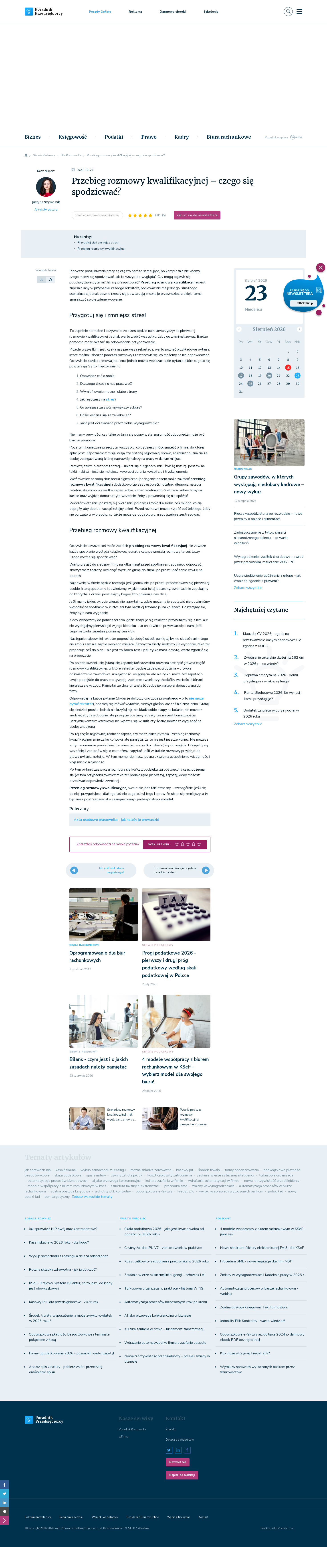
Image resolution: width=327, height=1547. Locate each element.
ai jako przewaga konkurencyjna (116, 1180)
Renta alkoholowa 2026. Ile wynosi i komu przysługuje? (272, 695)
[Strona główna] (26, 155)
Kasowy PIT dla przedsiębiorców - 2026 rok (63, 1302)
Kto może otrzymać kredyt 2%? (245, 1353)
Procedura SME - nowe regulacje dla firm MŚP (256, 1261)
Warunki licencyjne (178, 1517)
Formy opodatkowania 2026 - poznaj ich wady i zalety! (71, 1353)
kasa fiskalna (66, 1170)
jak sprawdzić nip (38, 1170)
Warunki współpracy (105, 1517)
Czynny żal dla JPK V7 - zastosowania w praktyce (163, 1247)
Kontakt (171, 1429)
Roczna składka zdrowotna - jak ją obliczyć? (63, 1269)
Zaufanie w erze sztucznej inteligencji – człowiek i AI (164, 1274)
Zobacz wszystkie (248, 587)
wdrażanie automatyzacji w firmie (213, 1180)
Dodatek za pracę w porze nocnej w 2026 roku (271, 713)
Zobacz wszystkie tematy (92, 1196)
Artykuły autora (45, 209)
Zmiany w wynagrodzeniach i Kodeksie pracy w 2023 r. (262, 1274)
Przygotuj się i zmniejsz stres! (98, 242)
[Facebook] (4, 1484)
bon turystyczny (57, 1196)
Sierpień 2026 (269, 329)
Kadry (181, 137)
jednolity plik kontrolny (113, 1191)
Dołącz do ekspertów (180, 1440)
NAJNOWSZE (243, 468)
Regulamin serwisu (71, 1517)
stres (110, 399)
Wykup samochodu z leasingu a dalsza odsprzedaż (68, 1256)
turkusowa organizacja (276, 1175)
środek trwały (209, 1170)
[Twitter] (4, 1493)
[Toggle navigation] (299, 11)
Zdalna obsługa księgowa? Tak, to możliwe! (254, 1307)
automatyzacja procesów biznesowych (57, 1180)
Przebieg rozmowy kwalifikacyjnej (101, 249)
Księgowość (73, 137)
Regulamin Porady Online (143, 1517)
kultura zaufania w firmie (164, 1180)
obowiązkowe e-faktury (154, 1191)
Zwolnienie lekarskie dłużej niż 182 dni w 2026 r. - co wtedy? (274, 660)
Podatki (114, 137)
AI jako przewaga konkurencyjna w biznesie (157, 1315)
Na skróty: (83, 236)
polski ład (275, 1191)
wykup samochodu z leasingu (103, 1170)
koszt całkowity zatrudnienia (169, 1175)
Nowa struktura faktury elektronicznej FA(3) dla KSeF (262, 1247)
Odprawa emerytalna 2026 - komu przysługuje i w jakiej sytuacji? (271, 678)
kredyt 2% (186, 1191)
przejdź (303, 303)
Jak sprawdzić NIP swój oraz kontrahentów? (63, 1228)
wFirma (124, 1437)
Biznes (33, 137)
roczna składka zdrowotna (151, 1170)
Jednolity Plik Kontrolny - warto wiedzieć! (252, 1320)
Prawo (149, 137)
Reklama (135, 12)
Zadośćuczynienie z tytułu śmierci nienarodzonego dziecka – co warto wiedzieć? (261, 538)
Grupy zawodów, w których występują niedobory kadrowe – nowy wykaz (269, 484)
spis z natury (96, 1175)
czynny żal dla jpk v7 (127, 1175)
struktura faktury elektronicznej (135, 1186)
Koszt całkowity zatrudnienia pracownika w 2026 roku (166, 1261)
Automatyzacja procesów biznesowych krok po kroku (165, 1302)
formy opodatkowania (242, 1170)
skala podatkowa (67, 1175)
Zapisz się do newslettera (197, 215)
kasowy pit (184, 1170)
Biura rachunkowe (229, 137)
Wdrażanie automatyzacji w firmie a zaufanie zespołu (165, 1342)
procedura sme (175, 1186)
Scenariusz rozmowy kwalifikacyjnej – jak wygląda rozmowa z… (121, 1115)
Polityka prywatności (38, 1517)
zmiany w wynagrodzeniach (213, 1186)
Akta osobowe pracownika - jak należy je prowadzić (116, 819)
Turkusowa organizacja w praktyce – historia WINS (163, 1288)
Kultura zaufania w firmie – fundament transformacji (163, 1329)
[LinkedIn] (4, 1502)
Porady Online (100, 12)
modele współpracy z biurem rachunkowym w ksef (67, 1186)
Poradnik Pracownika (132, 1429)
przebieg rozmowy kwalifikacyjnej (97, 215)
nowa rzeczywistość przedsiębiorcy (271, 1180)
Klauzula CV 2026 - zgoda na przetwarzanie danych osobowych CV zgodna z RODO (272, 639)
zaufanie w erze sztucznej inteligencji (225, 1175)
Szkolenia (211, 12)
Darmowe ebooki (173, 12)
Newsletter (177, 1462)
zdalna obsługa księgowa (70, 1191)
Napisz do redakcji (182, 1475)
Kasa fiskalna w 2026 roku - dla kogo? (59, 1242)
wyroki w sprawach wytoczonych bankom (231, 1191)
